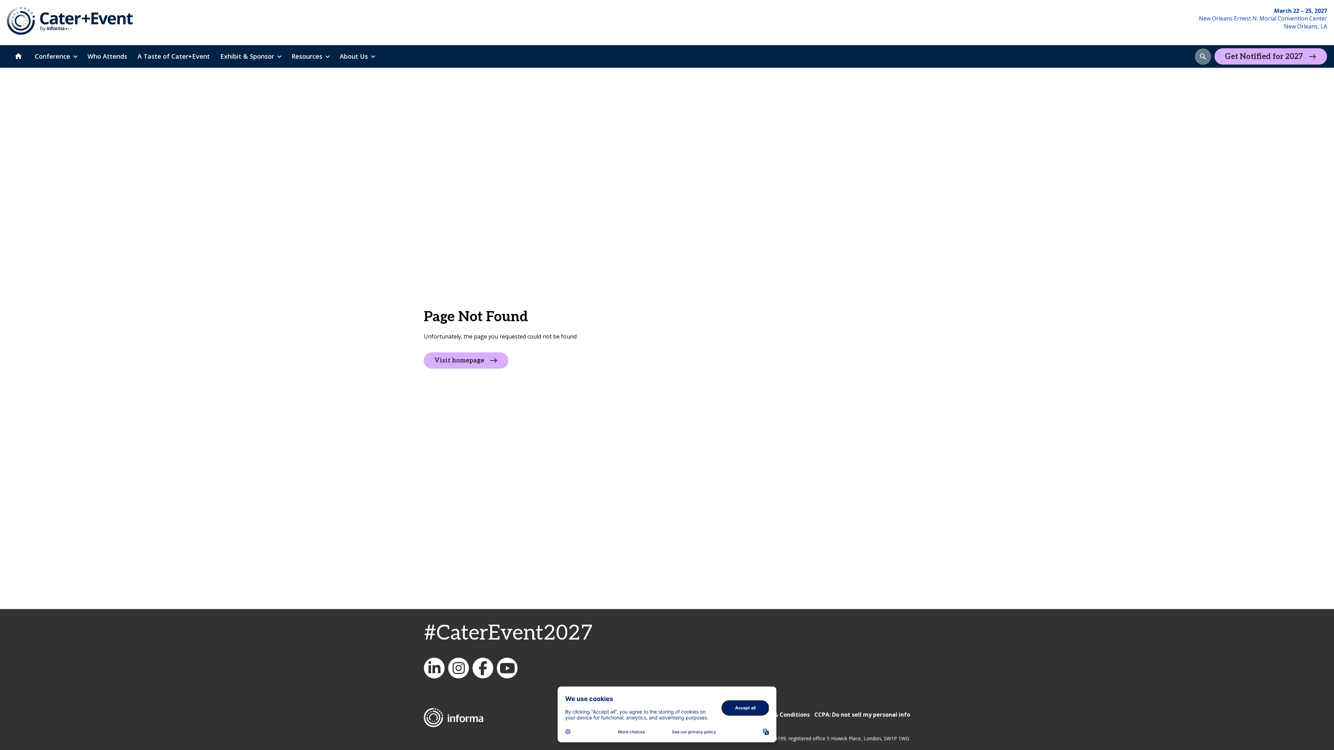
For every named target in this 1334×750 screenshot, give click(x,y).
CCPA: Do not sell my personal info (862, 714)
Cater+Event (434, 668)
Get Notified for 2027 (1264, 56)
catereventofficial (458, 668)
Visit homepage (459, 360)
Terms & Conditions (782, 714)
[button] (1203, 57)
